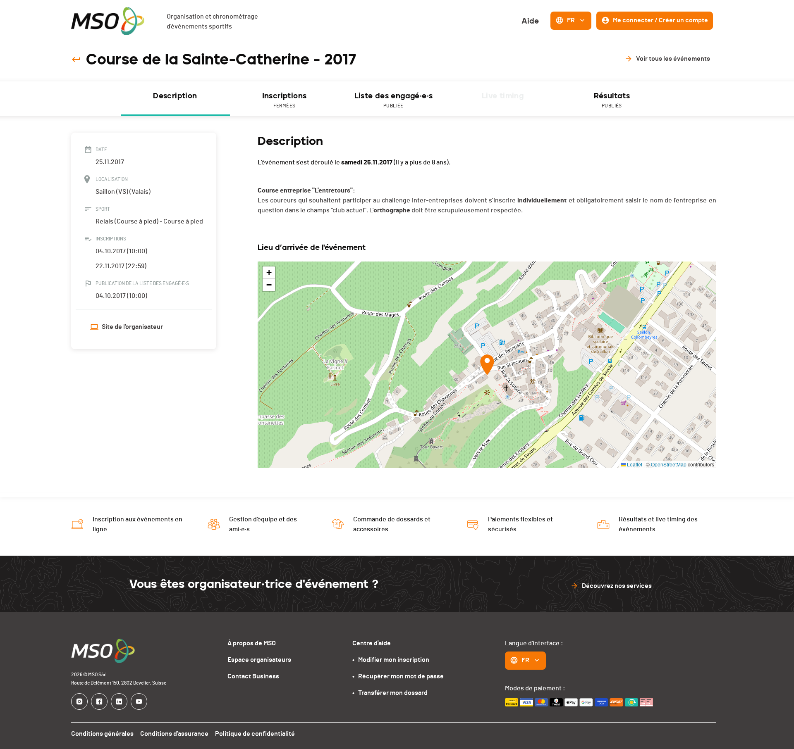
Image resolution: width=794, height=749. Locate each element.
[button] (487, 364)
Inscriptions (284, 99)
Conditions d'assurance (174, 733)
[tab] (175, 98)
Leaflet (634, 464)
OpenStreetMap (668, 464)
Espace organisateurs (259, 659)
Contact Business (253, 676)
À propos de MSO (251, 643)
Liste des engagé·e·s (393, 99)
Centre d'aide (371, 643)
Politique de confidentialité (255, 733)
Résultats (612, 99)
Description (175, 95)
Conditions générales (102, 733)
